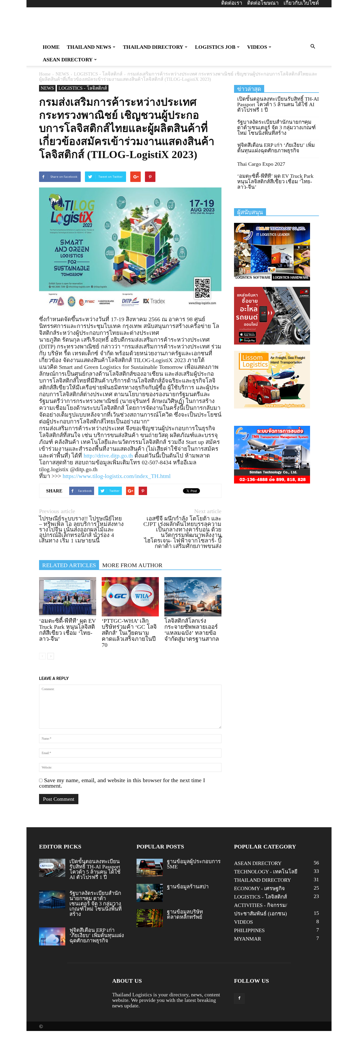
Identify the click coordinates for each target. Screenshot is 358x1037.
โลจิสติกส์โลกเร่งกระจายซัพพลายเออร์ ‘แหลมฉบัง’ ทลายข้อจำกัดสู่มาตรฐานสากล (191, 629)
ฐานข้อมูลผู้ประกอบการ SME (194, 863)
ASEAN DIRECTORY (68, 59)
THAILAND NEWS (89, 47)
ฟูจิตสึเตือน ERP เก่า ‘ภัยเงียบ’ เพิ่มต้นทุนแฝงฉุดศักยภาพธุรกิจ (276, 147)
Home (45, 74)
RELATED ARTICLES (69, 565)
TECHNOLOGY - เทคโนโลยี (265, 871)
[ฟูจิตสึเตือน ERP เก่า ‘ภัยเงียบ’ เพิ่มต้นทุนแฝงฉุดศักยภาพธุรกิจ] (52, 936)
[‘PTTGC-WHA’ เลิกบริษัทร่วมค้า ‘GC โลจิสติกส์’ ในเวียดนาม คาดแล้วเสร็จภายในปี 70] (130, 596)
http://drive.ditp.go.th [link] (108, 455)
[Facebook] (239, 998)
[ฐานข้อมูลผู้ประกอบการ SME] (150, 868)
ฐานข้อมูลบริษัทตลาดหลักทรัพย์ (185, 914)
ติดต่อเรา (231, 3)
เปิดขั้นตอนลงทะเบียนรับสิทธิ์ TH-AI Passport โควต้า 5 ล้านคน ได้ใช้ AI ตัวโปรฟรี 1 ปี (278, 104)
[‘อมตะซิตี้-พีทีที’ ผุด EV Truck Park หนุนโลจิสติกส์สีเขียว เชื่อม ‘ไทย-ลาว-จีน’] (67, 596)
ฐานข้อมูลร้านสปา (188, 886)
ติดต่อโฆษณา (263, 3)
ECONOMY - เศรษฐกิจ (259, 888)
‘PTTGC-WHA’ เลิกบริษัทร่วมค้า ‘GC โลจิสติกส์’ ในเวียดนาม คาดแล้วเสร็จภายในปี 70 (129, 632)
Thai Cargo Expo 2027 (261, 164)
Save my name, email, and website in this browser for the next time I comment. (122, 783)
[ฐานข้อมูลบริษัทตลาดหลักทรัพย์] (150, 918)
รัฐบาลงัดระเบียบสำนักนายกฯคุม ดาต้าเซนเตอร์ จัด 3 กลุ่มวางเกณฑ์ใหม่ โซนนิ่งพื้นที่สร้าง (276, 127)
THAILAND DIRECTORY (153, 47)
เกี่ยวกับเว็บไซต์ (301, 3)
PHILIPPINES (249, 930)
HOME (51, 47)
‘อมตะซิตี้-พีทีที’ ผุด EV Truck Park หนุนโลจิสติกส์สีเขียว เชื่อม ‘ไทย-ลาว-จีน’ (67, 629)
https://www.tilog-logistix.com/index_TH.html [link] (117, 476)
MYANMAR (247, 939)
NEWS (62, 74)
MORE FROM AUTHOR (132, 565)
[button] (312, 46)
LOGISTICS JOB (215, 47)
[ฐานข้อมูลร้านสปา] (150, 893)
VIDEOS (257, 47)
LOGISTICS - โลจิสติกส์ (98, 74)
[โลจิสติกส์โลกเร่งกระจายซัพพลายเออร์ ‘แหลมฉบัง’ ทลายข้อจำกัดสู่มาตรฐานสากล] (192, 596)
